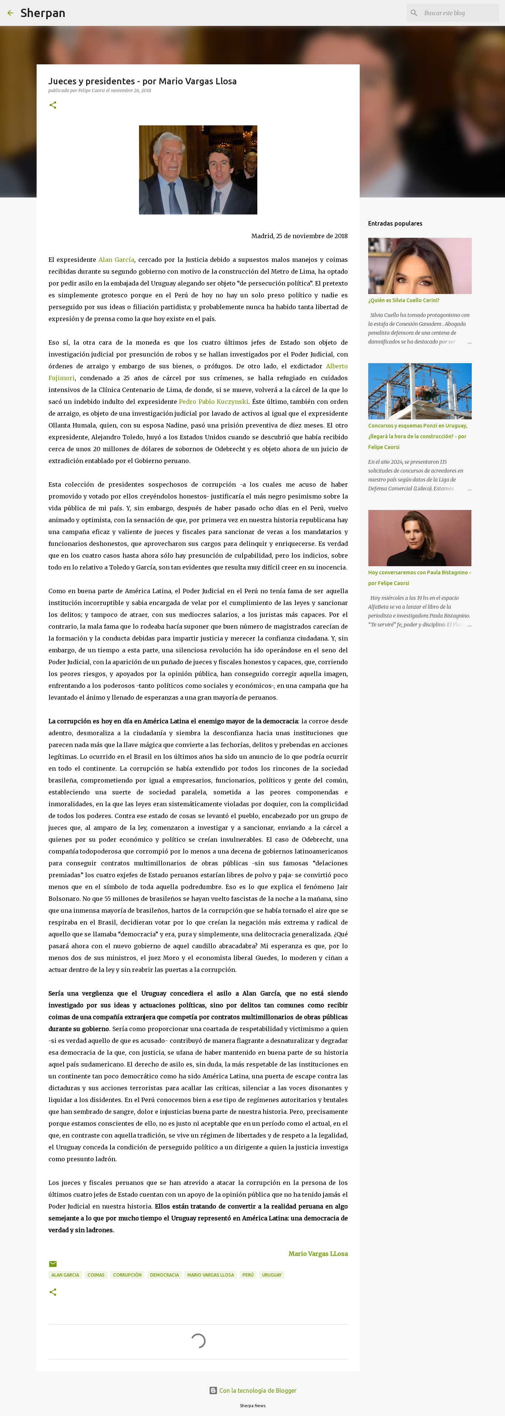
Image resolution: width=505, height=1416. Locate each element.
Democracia (164, 1275)
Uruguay (272, 1275)
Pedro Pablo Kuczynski (213, 401)
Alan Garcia (65, 1275)
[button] (52, 106)
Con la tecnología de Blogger (257, 1390)
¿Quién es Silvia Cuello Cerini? (404, 300)
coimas (96, 1275)
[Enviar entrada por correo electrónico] (52, 1266)
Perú (248, 1275)
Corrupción (127, 1275)
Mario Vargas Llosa (210, 1275)
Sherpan (43, 12)
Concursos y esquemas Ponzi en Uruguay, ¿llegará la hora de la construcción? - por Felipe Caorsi (418, 436)
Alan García (117, 259)
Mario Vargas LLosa (318, 1253)
